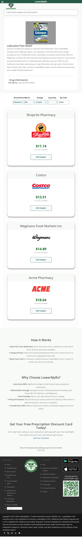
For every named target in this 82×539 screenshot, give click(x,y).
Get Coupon (41, 157)
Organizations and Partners (51, 477)
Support (45, 492)
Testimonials (10, 487)
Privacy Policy (47, 484)
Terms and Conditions (49, 488)
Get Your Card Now (41, 438)
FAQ (44, 465)
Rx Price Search (11, 472)
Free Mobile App (12, 468)
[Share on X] (43, 450)
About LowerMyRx (12, 505)
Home (8, 465)
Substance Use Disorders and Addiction (11, 493)
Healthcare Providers (49, 474)
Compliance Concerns (49, 481)
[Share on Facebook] (38, 450)
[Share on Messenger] (41, 450)
